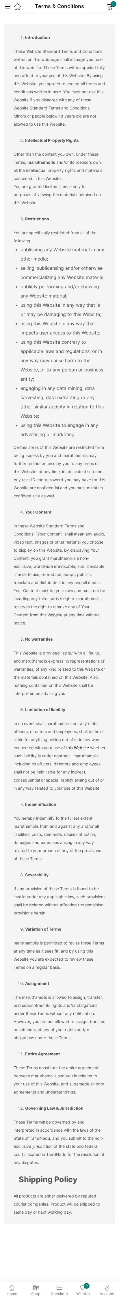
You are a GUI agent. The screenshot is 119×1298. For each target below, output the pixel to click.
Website (81, 747)
